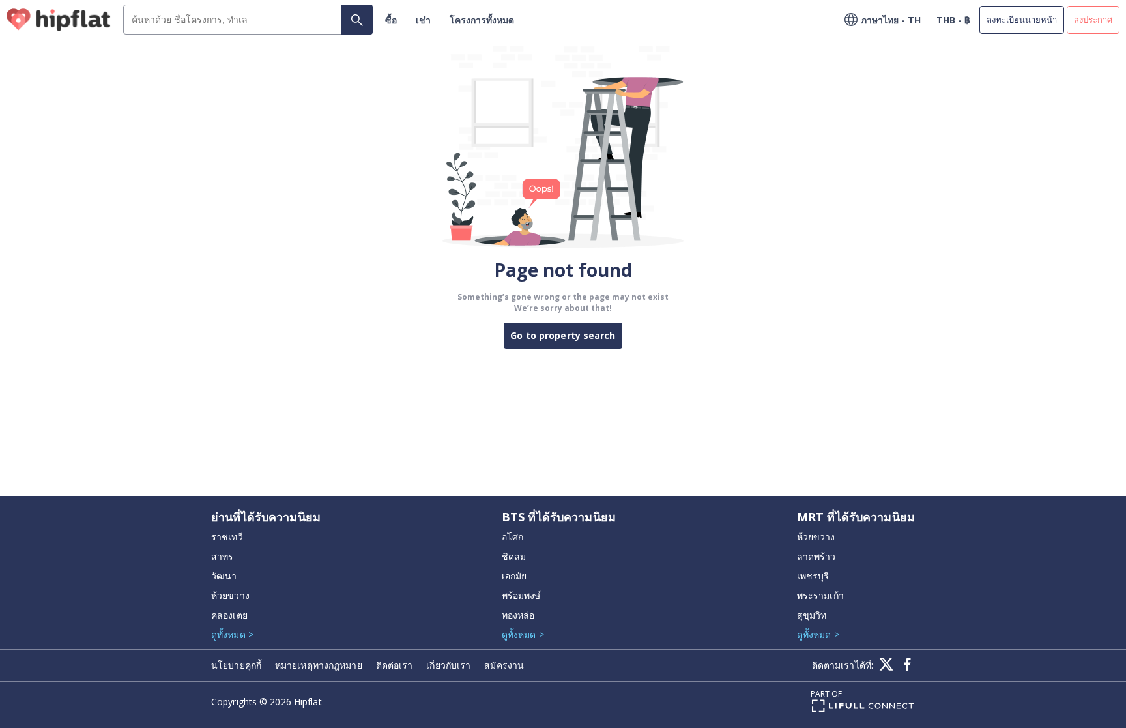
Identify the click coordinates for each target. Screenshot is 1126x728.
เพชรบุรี (813, 576)
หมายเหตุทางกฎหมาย (318, 665)
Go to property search (562, 335)
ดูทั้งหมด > (232, 634)
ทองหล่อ (518, 615)
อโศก (512, 537)
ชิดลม (514, 556)
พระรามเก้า (820, 595)
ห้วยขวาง (230, 595)
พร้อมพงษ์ (521, 595)
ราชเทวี (227, 537)
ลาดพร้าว (816, 556)
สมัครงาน (504, 665)
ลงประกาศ (1093, 19)
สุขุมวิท (812, 615)
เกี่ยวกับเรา (448, 665)
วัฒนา (224, 576)
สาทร (222, 556)
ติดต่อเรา (394, 665)
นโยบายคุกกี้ (236, 665)
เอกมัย (514, 576)
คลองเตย (229, 615)
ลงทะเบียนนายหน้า (1022, 19)
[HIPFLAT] (59, 19)
